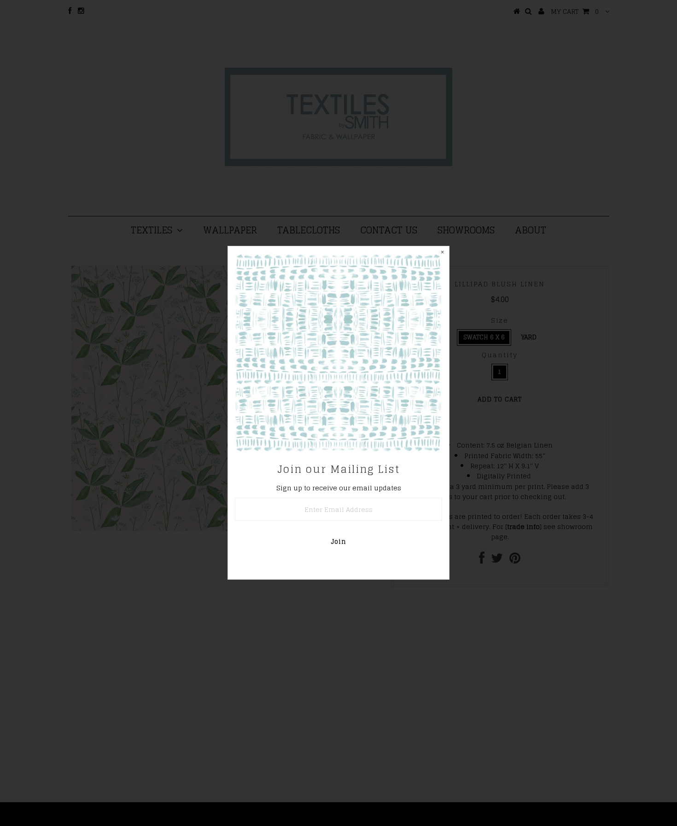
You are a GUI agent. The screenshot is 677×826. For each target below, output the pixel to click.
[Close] (442, 253)
